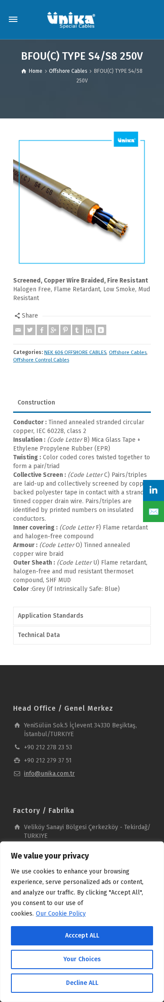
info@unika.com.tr (49, 773)
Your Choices (82, 959)
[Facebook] (42, 330)
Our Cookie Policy (61, 913)
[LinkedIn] (153, 490)
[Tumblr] (77, 330)
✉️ (153, 511)
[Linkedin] (89, 330)
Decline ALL (82, 983)
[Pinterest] (65, 330)
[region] (82, 921)
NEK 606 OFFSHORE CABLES (75, 352)
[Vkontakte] (101, 330)
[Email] (18, 330)
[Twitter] (30, 330)
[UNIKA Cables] (71, 19)
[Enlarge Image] (82, 201)
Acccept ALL (82, 935)
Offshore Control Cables (41, 360)
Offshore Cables (128, 352)
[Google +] (54, 330)
